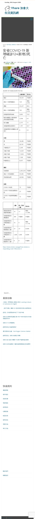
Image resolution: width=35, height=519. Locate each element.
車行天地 (5, 428)
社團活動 (5, 411)
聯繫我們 (5, 475)
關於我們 (5, 471)
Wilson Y (8, 62)
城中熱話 (9, 44)
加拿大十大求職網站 (9, 323)
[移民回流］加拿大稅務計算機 (11, 335)
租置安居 (5, 416)
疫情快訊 (14, 44)
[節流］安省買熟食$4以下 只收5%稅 (13, 312)
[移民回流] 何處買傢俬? (9, 327)
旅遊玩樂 (5, 399)
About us (3, 517)
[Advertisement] (17, 32)
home (4, 44)
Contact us (9, 517)
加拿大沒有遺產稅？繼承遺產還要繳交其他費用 (16, 344)
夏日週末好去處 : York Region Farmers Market (16, 331)
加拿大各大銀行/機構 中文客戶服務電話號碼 (16, 340)
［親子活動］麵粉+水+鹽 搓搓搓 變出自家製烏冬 (17, 308)
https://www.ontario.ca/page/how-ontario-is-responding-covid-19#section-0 (16, 248)
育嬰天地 (5, 424)
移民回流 (5, 420)
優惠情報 (5, 390)
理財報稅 (5, 403)
